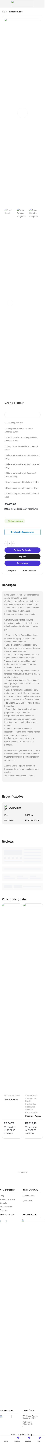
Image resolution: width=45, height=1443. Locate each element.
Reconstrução (16, 12)
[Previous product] (35, 11)
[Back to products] (38, 11)
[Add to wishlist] (18, 907)
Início (4, 12)
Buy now (22, 557)
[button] (20, 1123)
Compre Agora (22, 563)
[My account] (42, 3)
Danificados (30, 1104)
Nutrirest (16, 1095)
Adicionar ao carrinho (22, 550)
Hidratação (30, 1107)
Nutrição (7, 1095)
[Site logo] (22, 4)
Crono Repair (31, 1095)
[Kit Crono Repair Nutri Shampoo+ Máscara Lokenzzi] (33, 998)
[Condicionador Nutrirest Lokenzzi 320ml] (12, 998)
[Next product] (41, 11)
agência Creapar (26, 1434)
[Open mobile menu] (3, 3)
